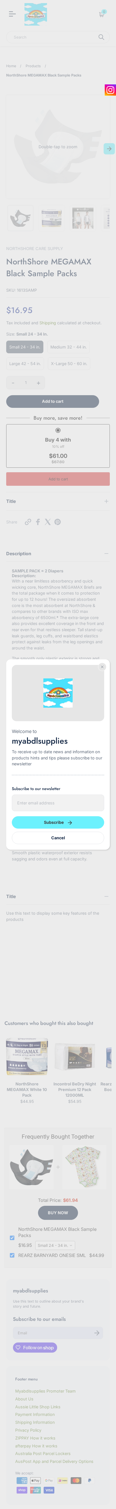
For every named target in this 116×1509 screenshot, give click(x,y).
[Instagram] (110, 90)
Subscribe (54, 822)
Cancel (58, 837)
